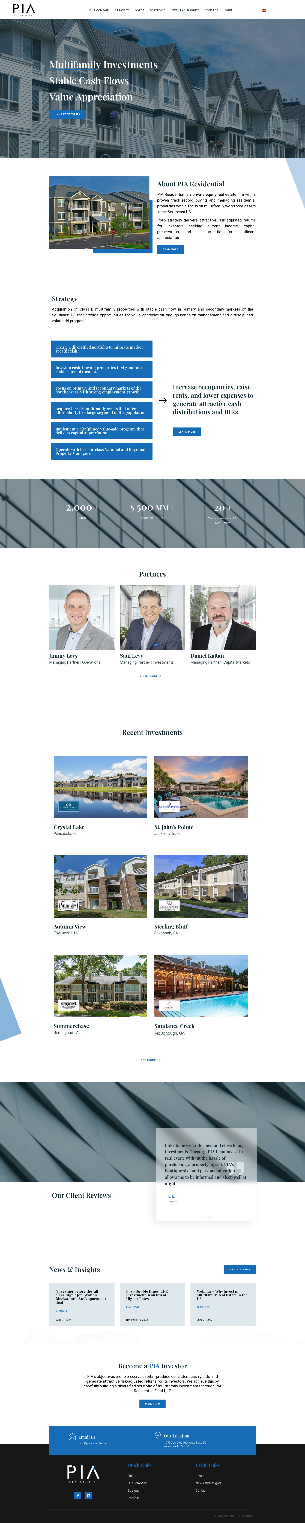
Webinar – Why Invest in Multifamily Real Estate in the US (222, 1295)
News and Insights (185, 10)
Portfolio (158, 10)
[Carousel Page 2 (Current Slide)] (206, 1217)
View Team (148, 676)
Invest (139, 10)
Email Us (86, 1437)
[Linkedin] (88, 1495)
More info (152, 1404)
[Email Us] (72, 1436)
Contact (211, 10)
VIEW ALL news (239, 1269)
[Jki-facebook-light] (78, 1495)
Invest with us (67, 114)
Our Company (99, 10)
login (227, 10)
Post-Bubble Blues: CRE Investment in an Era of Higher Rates (147, 1295)
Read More (62, 1311)
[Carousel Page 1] (202, 1217)
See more (148, 1060)
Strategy (122, 10)
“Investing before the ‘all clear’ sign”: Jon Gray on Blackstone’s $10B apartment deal (81, 1297)
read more (170, 249)
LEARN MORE (187, 431)
